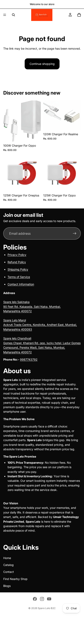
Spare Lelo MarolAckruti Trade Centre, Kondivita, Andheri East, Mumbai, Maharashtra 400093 (40, 324)
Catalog (8, 565)
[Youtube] (49, 598)
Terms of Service (19, 276)
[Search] (13, 14)
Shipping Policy (18, 269)
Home (7, 557)
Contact (8, 571)
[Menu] (4, 15)
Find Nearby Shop (15, 578)
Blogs (7, 586)
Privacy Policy (17, 254)
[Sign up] (74, 233)
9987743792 (29, 359)
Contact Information (21, 284)
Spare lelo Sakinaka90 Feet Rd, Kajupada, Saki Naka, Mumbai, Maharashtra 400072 (32, 306)
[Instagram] (42, 598)
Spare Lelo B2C (47, 608)
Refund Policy (17, 262)
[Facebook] (34, 598)
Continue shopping (42, 63)
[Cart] (79, 14)
